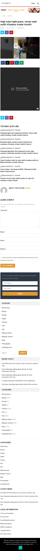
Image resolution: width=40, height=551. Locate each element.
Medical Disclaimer (6, 523)
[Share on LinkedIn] (17, 63)
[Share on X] (7, 63)
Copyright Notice (5, 530)
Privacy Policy (4, 517)
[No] (38, 544)
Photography (6, 344)
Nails (3, 340)
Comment (4, 210)
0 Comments (20, 28)
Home (4, 16)
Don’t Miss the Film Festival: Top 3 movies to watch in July (17, 493)
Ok (20, 547)
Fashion (9, 16)
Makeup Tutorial (7, 337)
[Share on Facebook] (3, 63)
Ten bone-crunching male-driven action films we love (19, 384)
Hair (3, 329)
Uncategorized (7, 347)
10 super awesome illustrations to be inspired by (18, 381)
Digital (4, 319)
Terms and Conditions (7, 513)
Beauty (4, 311)
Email (2, 240)
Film (3, 326)
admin (2, 28)
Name (2, 232)
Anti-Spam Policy (5, 534)
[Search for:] (9, 353)
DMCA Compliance (6, 527)
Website (3, 249)
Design (4, 315)
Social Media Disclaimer (7, 520)
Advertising (6, 308)
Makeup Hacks (7, 333)
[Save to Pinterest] (12, 63)
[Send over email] (21, 63)
